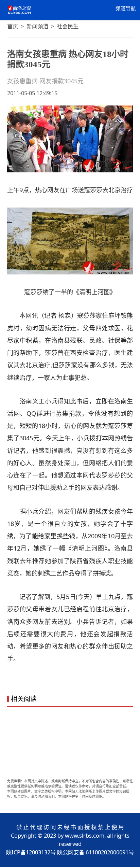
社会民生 (67, 26)
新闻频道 (37, 26)
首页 (12, 26)
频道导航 (126, 8)
